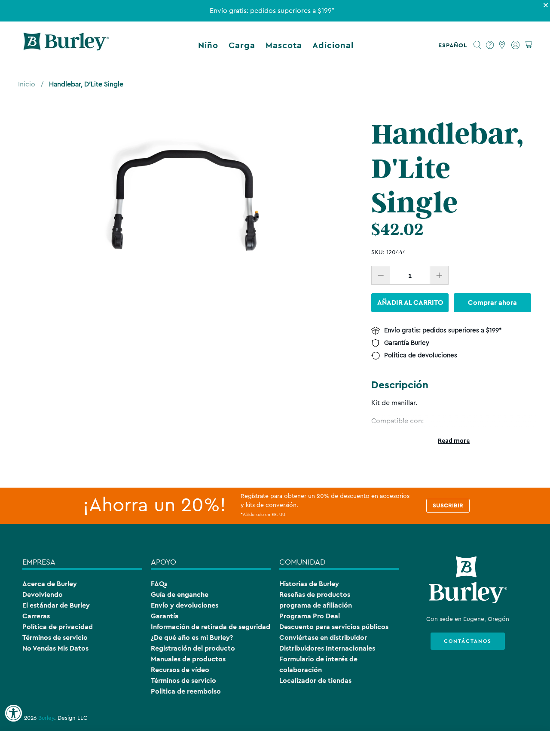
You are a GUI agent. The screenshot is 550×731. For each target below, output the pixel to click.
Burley (46, 718)
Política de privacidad (57, 626)
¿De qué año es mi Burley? (192, 637)
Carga (242, 45)
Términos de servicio (55, 637)
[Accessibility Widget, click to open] (13, 713)
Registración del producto (193, 648)
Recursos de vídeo (180, 669)
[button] (454, 45)
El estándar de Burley (56, 605)
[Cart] (528, 45)
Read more (454, 441)
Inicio (26, 84)
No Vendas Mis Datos (55, 648)
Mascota (284, 45)
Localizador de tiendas (315, 680)
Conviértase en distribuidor (323, 637)
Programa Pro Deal (309, 615)
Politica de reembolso (186, 691)
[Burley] (66, 45)
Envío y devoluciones (184, 605)
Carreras (36, 615)
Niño (208, 45)
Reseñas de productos (314, 594)
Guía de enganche (179, 594)
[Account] (515, 45)
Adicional (333, 45)
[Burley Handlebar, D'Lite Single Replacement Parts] (184, 200)
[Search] (477, 45)
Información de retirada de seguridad (210, 626)
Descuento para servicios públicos (333, 626)
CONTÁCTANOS (468, 641)
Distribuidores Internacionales (327, 648)
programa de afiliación (315, 605)
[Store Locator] (502, 45)
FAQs (159, 583)
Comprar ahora (492, 302)
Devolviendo (42, 594)
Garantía (165, 615)
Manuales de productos (188, 658)
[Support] (490, 45)
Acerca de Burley (49, 583)
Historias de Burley (309, 583)
